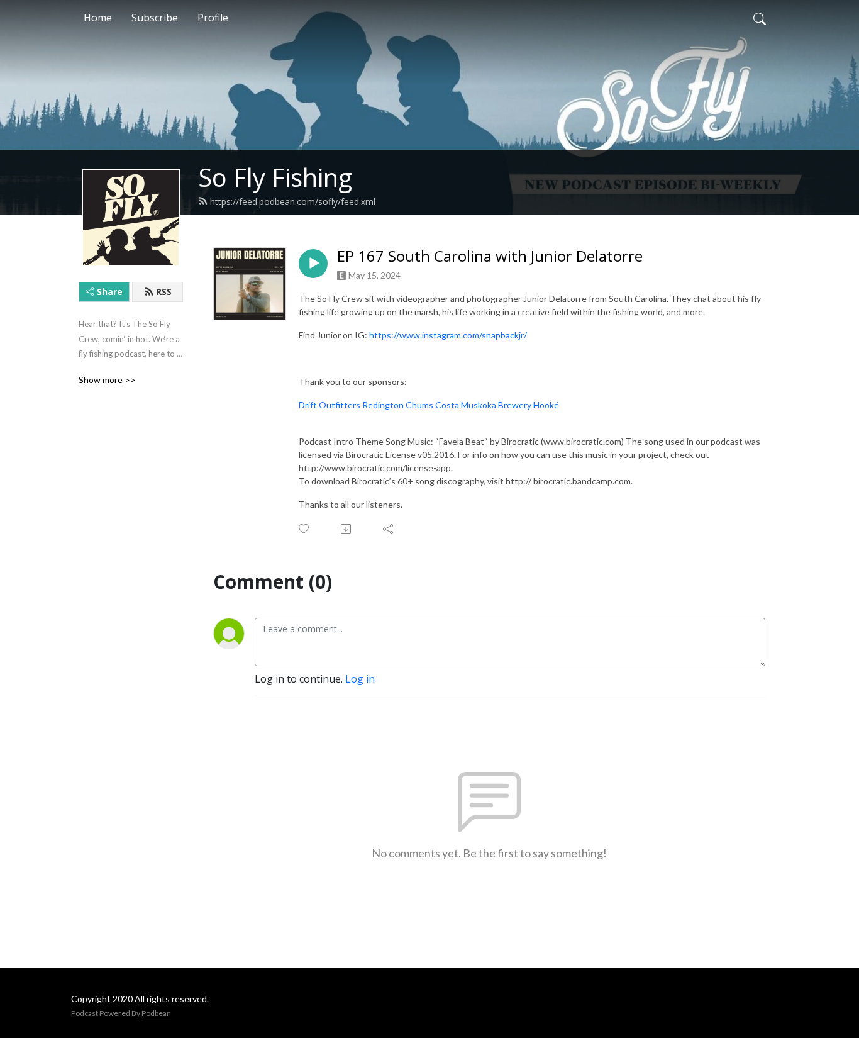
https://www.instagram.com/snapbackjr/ (448, 335)
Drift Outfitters (329, 404)
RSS (164, 292)
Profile (212, 18)
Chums (419, 404)
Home (98, 18)
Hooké (546, 404)
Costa (447, 404)
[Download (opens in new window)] (347, 529)
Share (110, 292)
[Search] (759, 17)
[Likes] (304, 528)
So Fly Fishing (275, 177)
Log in (360, 679)
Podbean (156, 1013)
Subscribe (154, 18)
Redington (383, 404)
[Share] (389, 529)
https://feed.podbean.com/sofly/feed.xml (292, 202)
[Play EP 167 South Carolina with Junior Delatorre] (313, 263)
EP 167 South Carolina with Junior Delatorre (490, 256)
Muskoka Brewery (496, 404)
